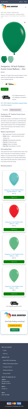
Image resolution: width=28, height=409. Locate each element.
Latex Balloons (15, 103)
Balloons (9, 12)
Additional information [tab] (15, 109)
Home (2, 12)
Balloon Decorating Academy (10, 363)
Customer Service (7, 367)
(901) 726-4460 (5, 394)
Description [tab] (5, 109)
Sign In (22, 1)
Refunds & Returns (8, 370)
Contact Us (4, 388)
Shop (5, 12)
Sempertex (9, 105)
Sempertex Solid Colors (10, 14)
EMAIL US (15, 329)
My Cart (5, 353)
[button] (25, 22)
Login (4, 350)
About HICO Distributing (9, 360)
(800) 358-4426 (5, 1)
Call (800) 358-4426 (14, 325)
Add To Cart (4, 89)
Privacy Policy (6, 373)
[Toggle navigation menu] (25, 7)
